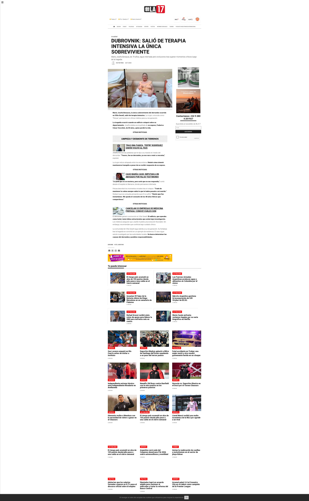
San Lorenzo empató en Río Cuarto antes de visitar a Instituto (119, 353)
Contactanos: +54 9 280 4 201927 (188, 117)
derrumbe (110, 244)
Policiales (176, 348)
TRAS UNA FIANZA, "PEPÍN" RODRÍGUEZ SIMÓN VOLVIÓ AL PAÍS (144, 146)
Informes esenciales (162, 26)
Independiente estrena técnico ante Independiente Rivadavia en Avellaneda (122, 385)
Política (111, 479)
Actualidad (114, 36)
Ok (186, 497)
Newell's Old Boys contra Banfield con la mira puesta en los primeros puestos (154, 385)
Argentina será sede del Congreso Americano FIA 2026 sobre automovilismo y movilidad (154, 452)
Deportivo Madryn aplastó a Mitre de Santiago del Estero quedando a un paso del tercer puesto (154, 353)
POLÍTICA (153, 26)
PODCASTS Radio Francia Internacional (186, 26)
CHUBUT (124, 26)
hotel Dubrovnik (119, 244)
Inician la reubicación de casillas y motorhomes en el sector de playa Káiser (186, 452)
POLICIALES (131, 26)
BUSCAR (119, 26)
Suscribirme (188, 131)
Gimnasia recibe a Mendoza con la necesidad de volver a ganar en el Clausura (122, 418)
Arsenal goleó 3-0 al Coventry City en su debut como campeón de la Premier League (186, 484)
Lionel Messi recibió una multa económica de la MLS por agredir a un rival (186, 418)
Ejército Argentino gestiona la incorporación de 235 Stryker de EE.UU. (184, 298)
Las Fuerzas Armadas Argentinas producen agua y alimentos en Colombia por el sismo (184, 280)
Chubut (175, 447)
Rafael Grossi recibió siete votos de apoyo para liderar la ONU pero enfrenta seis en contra (139, 318)
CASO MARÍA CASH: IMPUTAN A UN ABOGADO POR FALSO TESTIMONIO (142, 175)
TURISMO (172, 26)
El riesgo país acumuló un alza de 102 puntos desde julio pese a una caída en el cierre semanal (138, 280)
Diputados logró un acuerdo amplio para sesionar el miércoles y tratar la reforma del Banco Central (154, 485)
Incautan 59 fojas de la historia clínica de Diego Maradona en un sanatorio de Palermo (139, 299)
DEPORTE (146, 26)
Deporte (111, 348)
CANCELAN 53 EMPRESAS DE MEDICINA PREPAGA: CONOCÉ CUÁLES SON (144, 209)
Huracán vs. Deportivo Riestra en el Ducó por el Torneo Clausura (186, 384)
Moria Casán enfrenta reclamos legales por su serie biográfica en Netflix (185, 317)
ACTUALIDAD (139, 26)
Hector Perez (120, 63)
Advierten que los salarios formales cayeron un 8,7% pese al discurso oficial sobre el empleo (122, 484)
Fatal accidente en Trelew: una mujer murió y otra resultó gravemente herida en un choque (186, 353)
